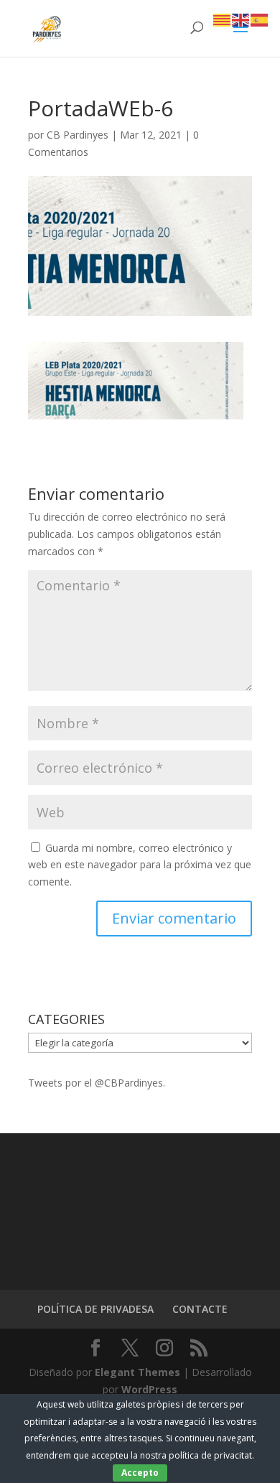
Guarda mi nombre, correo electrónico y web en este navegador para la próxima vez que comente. (139, 865)
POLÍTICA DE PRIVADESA (95, 1309)
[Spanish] (260, 19)
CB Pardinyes (77, 134)
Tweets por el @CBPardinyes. (96, 1082)
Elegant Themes (137, 1372)
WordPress (149, 1389)
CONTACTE (200, 1309)
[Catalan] (222, 19)
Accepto (140, 1472)
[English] (241, 19)
